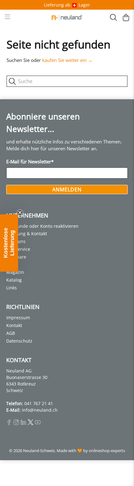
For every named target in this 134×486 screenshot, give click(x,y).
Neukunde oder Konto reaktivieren (42, 226)
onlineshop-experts (107, 450)
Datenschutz (19, 341)
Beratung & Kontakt (26, 233)
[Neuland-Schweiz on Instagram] (16, 423)
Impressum (18, 317)
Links (11, 288)
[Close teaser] (20, 212)
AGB (10, 333)
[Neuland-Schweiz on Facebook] (9, 423)
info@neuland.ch (40, 410)
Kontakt (14, 325)
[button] (9, 243)
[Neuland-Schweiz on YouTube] (38, 423)
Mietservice (18, 249)
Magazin (15, 272)
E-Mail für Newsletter (30, 161)
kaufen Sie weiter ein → (67, 60)
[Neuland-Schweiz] (67, 17)
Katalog (14, 280)
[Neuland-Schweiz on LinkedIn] (23, 423)
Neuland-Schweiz (39, 450)
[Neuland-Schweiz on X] (30, 423)
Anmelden (67, 189)
